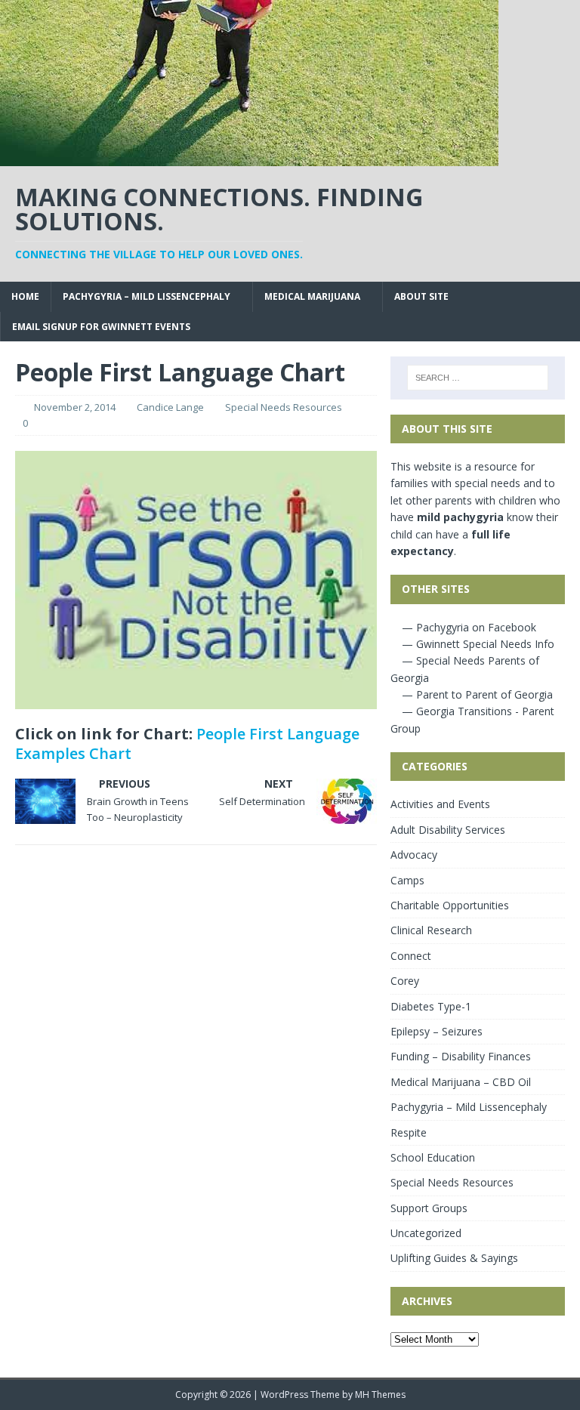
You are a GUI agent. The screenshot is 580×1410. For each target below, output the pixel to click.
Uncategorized (425, 1233)
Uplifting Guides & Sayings (454, 1258)
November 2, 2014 (75, 407)
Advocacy (413, 854)
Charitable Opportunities (449, 905)
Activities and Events (440, 804)
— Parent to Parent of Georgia (476, 694)
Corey (404, 980)
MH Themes (380, 1394)
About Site (421, 296)
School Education (432, 1157)
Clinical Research (431, 930)
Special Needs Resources (283, 407)
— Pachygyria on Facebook (467, 627)
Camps (407, 880)
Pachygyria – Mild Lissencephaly (146, 296)
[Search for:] (478, 377)
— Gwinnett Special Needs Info (476, 644)
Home (25, 296)
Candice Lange (170, 407)
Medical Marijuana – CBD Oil (460, 1082)
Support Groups (428, 1208)
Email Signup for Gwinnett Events (101, 326)
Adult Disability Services (447, 829)
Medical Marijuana (312, 296)
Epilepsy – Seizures (436, 1031)
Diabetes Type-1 (430, 1006)
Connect (410, 956)
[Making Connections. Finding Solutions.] (249, 157)
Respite (408, 1132)
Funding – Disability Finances (460, 1056)
